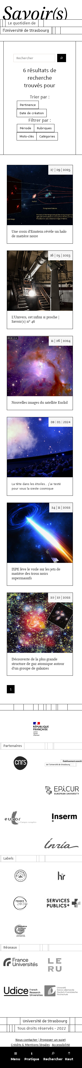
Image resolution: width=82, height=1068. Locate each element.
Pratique (31, 1059)
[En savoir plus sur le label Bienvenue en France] (20, 876)
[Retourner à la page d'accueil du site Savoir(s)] (35, 15)
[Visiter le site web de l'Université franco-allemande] (61, 990)
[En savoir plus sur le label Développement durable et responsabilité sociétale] (20, 930)
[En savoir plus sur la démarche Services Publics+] (61, 903)
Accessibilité (61, 1045)
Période (25, 128)
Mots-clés (27, 136)
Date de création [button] (32, 113)
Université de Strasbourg (45, 1020)
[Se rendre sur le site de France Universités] (20, 962)
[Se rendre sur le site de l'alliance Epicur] (61, 790)
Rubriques (44, 128)
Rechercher (53, 1059)
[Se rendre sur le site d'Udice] (20, 991)
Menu (15, 1059)
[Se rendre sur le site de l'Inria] (61, 843)
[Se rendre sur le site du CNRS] (20, 763)
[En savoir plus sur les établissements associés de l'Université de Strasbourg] (61, 763)
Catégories (47, 136)
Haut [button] (69, 1059)
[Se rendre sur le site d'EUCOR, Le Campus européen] (20, 818)
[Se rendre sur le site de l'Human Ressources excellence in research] (61, 876)
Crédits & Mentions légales (30, 1045)
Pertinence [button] (28, 105)
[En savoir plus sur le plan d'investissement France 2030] (20, 903)
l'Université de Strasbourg (26, 30)
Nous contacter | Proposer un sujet (40, 1040)
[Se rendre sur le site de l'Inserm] (61, 818)
